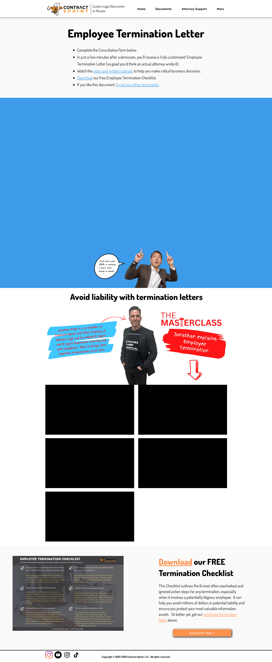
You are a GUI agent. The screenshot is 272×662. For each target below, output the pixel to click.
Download (85, 77)
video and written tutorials (113, 70)
